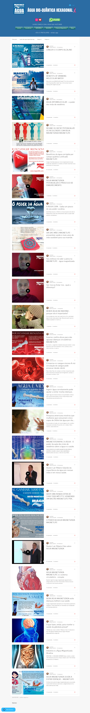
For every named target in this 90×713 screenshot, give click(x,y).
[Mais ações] (75, 46)
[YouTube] (40, 19)
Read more (14, 702)
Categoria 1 (39, 39)
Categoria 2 (47, 39)
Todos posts (14, 39)
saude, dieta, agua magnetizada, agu (27, 39)
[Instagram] (36, 19)
